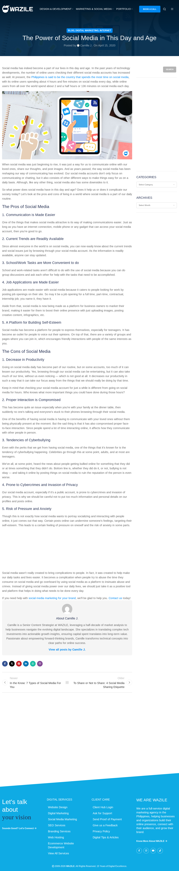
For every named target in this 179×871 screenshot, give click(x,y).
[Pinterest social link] (19, 663)
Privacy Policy (101, 831)
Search (169, 69)
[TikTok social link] (160, 850)
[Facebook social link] (5, 663)
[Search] (164, 9)
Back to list (67, 682)
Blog (71, 30)
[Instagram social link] (146, 850)
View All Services (58, 853)
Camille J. (86, 45)
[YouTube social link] (153, 850)
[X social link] (12, 663)
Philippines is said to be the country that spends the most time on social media (80, 77)
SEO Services (56, 825)
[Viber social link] (40, 663)
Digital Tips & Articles (106, 837)
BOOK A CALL (149, 9)
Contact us (115, 598)
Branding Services (59, 831)
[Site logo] (17, 8)
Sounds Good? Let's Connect (18, 828)
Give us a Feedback (105, 825)
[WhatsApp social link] (33, 663)
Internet (105, 30)
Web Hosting (56, 837)
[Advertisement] (67, 550)
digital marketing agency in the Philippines (153, 812)
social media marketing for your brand (52, 598)
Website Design (57, 807)
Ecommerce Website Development (61, 845)
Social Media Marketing (62, 819)
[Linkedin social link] (26, 663)
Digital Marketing (87, 30)
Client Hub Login (103, 807)
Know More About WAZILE (150, 841)
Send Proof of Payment (107, 819)
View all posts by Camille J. (67, 649)
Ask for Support (102, 813)
